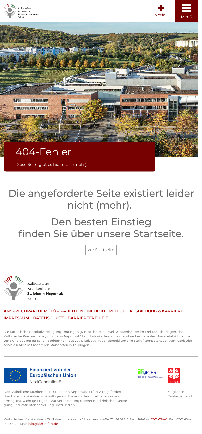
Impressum (16, 318)
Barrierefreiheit (88, 318)
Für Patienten (67, 311)
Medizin (96, 311)
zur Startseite (101, 250)
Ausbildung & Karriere (156, 311)
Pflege (117, 311)
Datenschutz (48, 318)
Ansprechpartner (25, 311)
